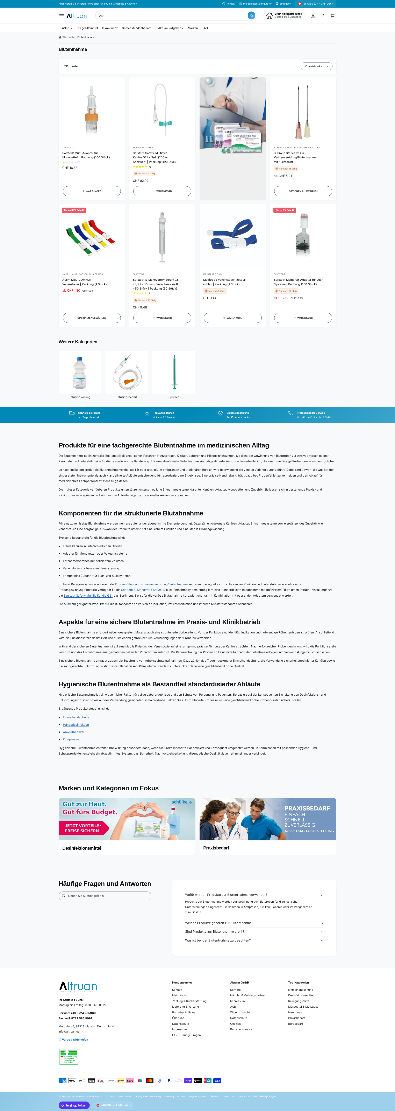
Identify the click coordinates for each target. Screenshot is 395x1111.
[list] (197, 415)
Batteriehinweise (241, 1029)
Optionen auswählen (303, 191)
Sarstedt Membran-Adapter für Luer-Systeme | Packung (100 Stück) (299, 282)
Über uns (178, 1018)
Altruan (70, 1096)
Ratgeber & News (183, 1012)
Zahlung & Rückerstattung (189, 1001)
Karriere (235, 989)
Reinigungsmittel (299, 1001)
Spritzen (173, 397)
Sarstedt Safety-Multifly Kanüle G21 (88, 595)
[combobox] (175, 15)
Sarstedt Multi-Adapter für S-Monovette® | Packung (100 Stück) (86, 155)
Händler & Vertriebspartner (247, 995)
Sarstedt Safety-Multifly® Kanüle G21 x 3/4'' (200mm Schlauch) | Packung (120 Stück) (155, 157)
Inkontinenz (295, 1012)
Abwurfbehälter (73, 732)
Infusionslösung (80, 397)
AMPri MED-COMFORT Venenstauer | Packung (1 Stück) (84, 282)
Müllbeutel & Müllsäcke (303, 1006)
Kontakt (231, 3)
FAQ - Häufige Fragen (186, 1035)
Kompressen (71, 739)
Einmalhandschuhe (76, 717)
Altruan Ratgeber (169, 28)
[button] (61, 15)
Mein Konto (179, 995)
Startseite (68, 37)
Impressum (179, 1029)
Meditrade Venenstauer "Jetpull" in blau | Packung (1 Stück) (225, 282)
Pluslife (64, 28)
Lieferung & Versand (185, 1006)
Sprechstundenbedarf (136, 28)
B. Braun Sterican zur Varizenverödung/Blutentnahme (151, 584)
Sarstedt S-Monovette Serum (141, 589)
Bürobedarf (295, 1023)
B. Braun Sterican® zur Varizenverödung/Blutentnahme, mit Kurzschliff (295, 157)
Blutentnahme (85, 37)
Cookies (235, 1023)
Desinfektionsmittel (301, 995)
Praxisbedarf (296, 1018)
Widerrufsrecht (240, 1012)
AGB (233, 1006)
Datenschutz (180, 1023)
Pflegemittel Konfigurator (257, 3)
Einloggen (285, 3)
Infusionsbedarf (127, 397)
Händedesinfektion (76, 724)
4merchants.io (96, 1096)
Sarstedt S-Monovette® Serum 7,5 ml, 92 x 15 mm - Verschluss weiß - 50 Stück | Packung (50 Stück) (156, 284)
